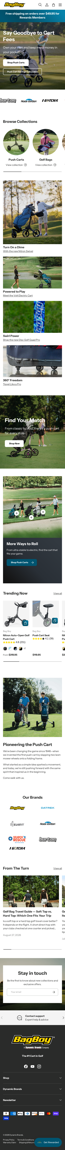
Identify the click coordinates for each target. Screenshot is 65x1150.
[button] (53, 5)
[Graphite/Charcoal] (5, 648)
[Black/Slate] (15, 648)
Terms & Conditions (25, 1140)
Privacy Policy (8, 1140)
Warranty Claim (9, 1142)
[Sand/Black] (20, 648)
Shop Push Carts (15, 62)
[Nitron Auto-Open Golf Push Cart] (16, 614)
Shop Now (14, 443)
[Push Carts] (16, 142)
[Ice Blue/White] (10, 648)
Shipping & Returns (27, 1142)
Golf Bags (45, 159)
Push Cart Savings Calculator (22, 71)
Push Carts (16, 159)
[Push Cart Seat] (45, 614)
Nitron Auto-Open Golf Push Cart (16, 637)
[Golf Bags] (46, 142)
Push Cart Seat (41, 635)
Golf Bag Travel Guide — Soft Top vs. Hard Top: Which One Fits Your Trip (27, 913)
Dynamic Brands (16, 1135)
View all (57, 593)
